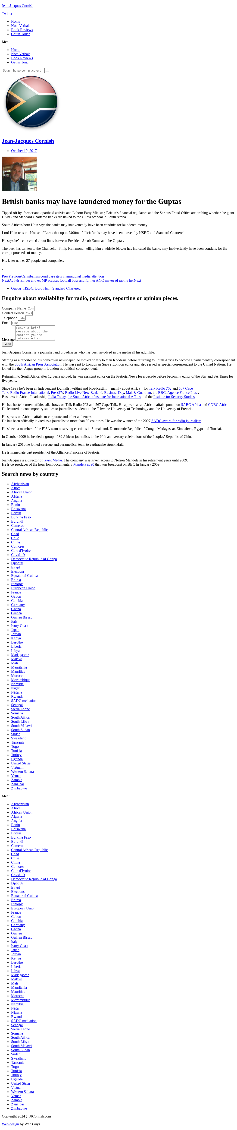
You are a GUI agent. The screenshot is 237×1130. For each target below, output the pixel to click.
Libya (15, 651)
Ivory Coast (19, 626)
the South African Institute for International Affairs (104, 397)
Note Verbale (20, 26)
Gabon (16, 596)
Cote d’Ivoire (21, 550)
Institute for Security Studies (174, 397)
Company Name (14, 308)
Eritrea (16, 580)
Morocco (17, 676)
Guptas (16, 288)
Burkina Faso (21, 517)
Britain (16, 513)
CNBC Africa (218, 405)
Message (9, 339)
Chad (15, 534)
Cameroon (18, 525)
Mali (14, 663)
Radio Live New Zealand (83, 393)
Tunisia (16, 751)
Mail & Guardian (138, 393)
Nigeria (16, 692)
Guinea (16, 613)
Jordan (16, 634)
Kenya (16, 638)
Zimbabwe (19, 788)
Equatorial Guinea (24, 576)
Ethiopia (17, 584)
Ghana (16, 609)
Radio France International (29, 393)
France (16, 592)
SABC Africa (191, 405)
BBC (162, 393)
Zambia (16, 780)
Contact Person (13, 313)
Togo (15, 746)
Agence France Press (182, 393)
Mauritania (19, 667)
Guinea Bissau (21, 617)
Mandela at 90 (83, 464)
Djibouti (17, 563)
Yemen (16, 776)
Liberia (16, 646)
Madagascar (20, 655)
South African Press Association (38, 364)
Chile (15, 538)
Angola (16, 500)
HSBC (28, 288)
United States (21, 763)
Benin (15, 505)
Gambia (17, 601)
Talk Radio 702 (160, 388)
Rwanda (17, 696)
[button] (118, 42)
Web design (10, 1124)
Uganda (17, 759)
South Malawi (21, 726)
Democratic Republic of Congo (34, 559)
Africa (15, 488)
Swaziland (18, 738)
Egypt (15, 567)
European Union (23, 588)
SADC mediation (24, 701)
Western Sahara (22, 771)
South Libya (20, 721)
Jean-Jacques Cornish (17, 6)
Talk (5, 393)
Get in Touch (20, 34)
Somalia (17, 713)
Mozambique (20, 680)
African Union (21, 492)
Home (15, 21)
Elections (18, 571)
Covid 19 (18, 555)
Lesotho (17, 642)
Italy (14, 621)
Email (6, 323)
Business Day (113, 393)
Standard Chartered (66, 288)
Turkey (16, 755)
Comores (17, 546)
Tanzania (17, 742)
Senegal (17, 705)
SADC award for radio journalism (176, 421)
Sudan (15, 734)
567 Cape (186, 388)
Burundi (17, 521)
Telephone (10, 318)
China (15, 542)
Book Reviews (22, 30)
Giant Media (53, 460)
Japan (15, 630)
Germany (18, 605)
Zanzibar (17, 784)
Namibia (17, 684)
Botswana (18, 509)
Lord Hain (42, 288)
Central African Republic (29, 530)
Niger (15, 688)
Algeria (16, 496)
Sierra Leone (20, 709)
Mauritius (18, 671)
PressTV (57, 393)
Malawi (16, 659)
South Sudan (20, 730)
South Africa (20, 717)
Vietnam (17, 767)
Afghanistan (20, 484)
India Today (57, 397)
